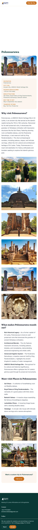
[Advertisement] (19, 26)
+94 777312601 (6, 510)
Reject (5, 527)
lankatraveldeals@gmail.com (9, 511)
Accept (13, 527)
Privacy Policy (20, 523)
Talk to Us (19, 479)
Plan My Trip (31, 3)
